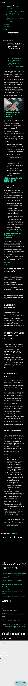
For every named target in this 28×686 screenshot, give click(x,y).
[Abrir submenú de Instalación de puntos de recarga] (11, 8)
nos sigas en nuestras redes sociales (12, 521)
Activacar (14, 533)
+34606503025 (16, 621)
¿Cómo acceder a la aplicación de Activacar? (13, 64)
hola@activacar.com (18, 606)
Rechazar (16, 643)
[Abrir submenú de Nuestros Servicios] (13, 5)
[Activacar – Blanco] (13, 32)
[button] (14, 658)
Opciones (6, 643)
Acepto (6, 264)
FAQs (15, 628)
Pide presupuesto (21, 682)
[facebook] (5, 638)
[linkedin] (10, 638)
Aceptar (11, 643)
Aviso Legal (12, 626)
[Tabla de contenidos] (5, 56)
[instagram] (2, 638)
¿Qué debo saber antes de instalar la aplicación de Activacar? (14, 60)
